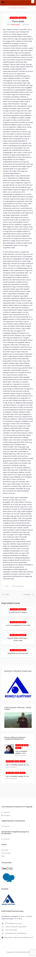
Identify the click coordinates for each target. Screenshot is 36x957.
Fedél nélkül (18, 7)
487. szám (14, 650)
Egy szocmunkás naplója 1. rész (21, 752)
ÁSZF (3, 856)
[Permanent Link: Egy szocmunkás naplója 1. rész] (9, 749)
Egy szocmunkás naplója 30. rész (17, 776)
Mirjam (18, 748)
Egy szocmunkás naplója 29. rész (17, 765)
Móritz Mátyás (15, 24)
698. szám (10, 761)
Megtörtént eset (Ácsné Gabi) (18, 653)
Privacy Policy (5, 853)
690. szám (14, 18)
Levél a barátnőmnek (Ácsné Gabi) (18, 625)
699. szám (10, 773)
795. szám (14, 609)
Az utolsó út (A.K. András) (18, 612)
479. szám (14, 622)
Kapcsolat (4, 850)
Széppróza (22, 18)
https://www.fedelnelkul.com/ (23, 937)
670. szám (19, 745)
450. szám (14, 635)
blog (26, 745)
